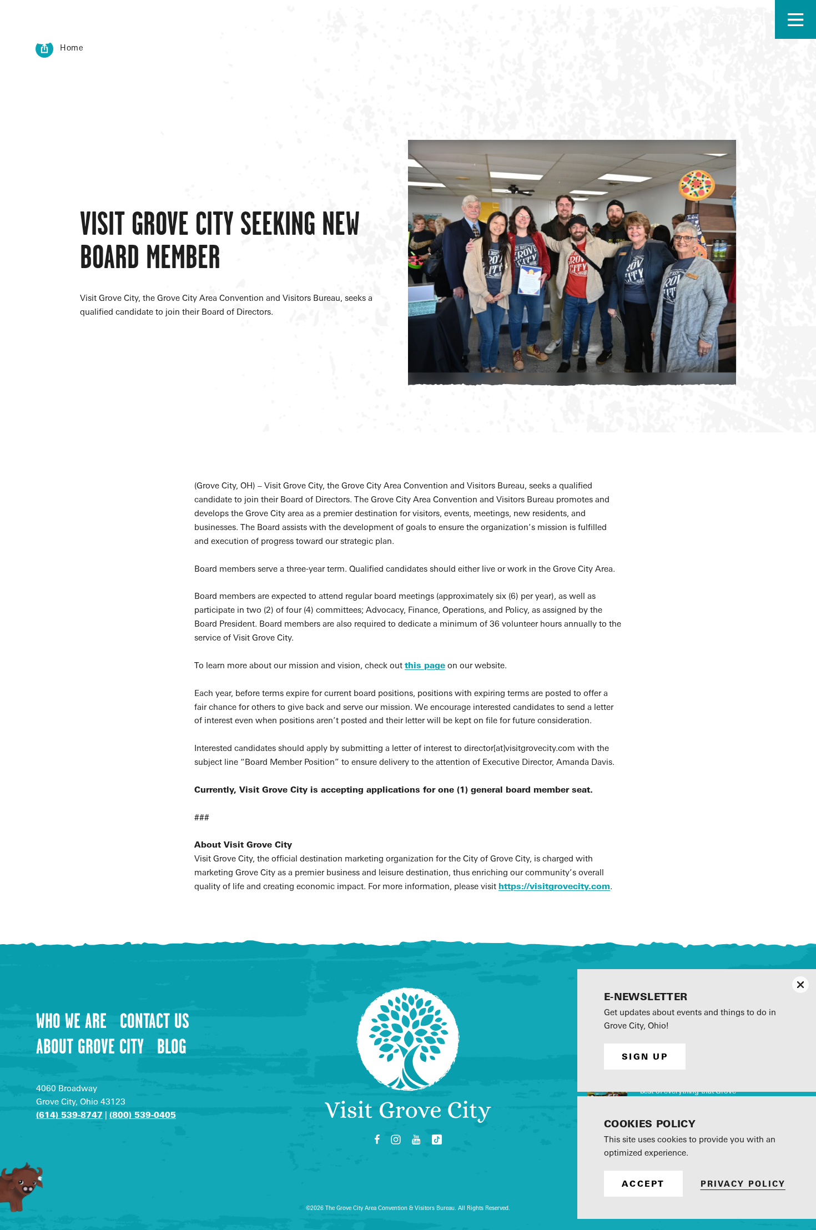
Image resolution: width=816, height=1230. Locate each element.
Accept (643, 1183)
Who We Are (71, 1020)
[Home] (136, 19)
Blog (172, 1046)
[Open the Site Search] (756, 19)
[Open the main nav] (795, 19)
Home (72, 47)
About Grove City (90, 1046)
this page (425, 665)
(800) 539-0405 (142, 1115)
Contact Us (154, 1020)
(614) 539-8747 (69, 1115)
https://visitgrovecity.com (554, 886)
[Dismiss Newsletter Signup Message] (800, 984)
